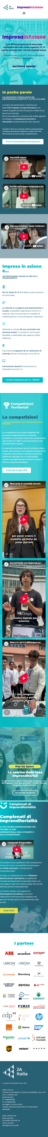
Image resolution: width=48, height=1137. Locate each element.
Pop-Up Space (24, 766)
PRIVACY (5, 1085)
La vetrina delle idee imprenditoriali (25, 774)
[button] (24, 13)
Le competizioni (20, 417)
